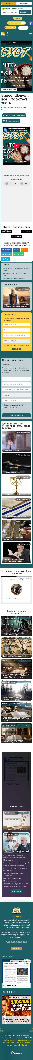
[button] (31, 23)
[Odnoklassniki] (24, 942)
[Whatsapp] (19, 942)
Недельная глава (26, 639)
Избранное (24, 682)
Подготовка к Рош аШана (17, 829)
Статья (28, 682)
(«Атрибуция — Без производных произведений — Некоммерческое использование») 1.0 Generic (17, 1042)
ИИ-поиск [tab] (8, 3)
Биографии (8, 598)
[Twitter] (9, 942)
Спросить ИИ (25, 12)
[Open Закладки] (26, 28)
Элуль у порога (10, 472)
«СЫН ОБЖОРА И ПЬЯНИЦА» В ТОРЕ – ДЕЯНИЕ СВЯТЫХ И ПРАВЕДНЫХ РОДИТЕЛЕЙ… (16, 675)
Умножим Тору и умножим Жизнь (16, 884)
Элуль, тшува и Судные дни (24, 705)
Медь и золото (8, 860)
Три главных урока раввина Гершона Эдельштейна (14, 560)
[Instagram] (12, 942)
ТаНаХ (13, 598)
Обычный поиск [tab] (24, 3)
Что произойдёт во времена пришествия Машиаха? (14, 698)
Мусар (23, 703)
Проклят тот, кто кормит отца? (17, 851)
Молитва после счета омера (15, 517)
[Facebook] (7, 942)
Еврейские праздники (17, 703)
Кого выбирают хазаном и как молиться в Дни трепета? (14, 741)
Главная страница (8, 107)
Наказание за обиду (11, 450)
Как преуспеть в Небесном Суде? (16, 863)
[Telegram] (16, 942)
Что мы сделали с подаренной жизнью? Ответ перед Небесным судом (16, 718)
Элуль (26, 725)
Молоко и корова (9, 881)
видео (18, 107)
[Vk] (21, 942)
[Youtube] (14, 942)
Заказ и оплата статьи (16, 415)
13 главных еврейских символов (16, 494)
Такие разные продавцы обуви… (15, 278)
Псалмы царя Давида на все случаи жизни (15, 538)
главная (28, 617)
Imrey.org (26, 1036)
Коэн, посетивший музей (12, 878)
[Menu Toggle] (30, 34)
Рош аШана (18, 725)
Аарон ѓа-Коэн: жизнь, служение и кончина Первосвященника (17, 305)
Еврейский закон (24, 834)
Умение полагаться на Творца (14, 886)
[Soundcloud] (26, 942)
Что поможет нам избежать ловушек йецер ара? (13, 634)
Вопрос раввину (22, 617)
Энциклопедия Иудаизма (21, 598)
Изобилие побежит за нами (13, 866)
